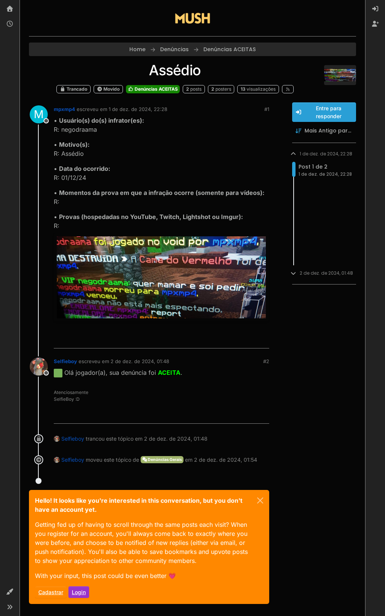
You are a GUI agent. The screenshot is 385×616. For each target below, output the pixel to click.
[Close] (260, 500)
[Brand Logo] (192, 18)
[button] (10, 592)
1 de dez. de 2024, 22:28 (138, 109)
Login (79, 592)
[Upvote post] (236, 339)
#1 (266, 109)
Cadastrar (50, 592)
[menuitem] (375, 9)
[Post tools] (262, 339)
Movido (111, 89)
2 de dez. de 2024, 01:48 (140, 361)
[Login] (375, 9)
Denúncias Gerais (164, 459)
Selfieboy (65, 361)
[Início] (10, 9)
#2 (266, 361)
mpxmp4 (64, 109)
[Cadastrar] (375, 24)
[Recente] (10, 24)
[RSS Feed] (288, 89)
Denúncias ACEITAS (155, 89)
